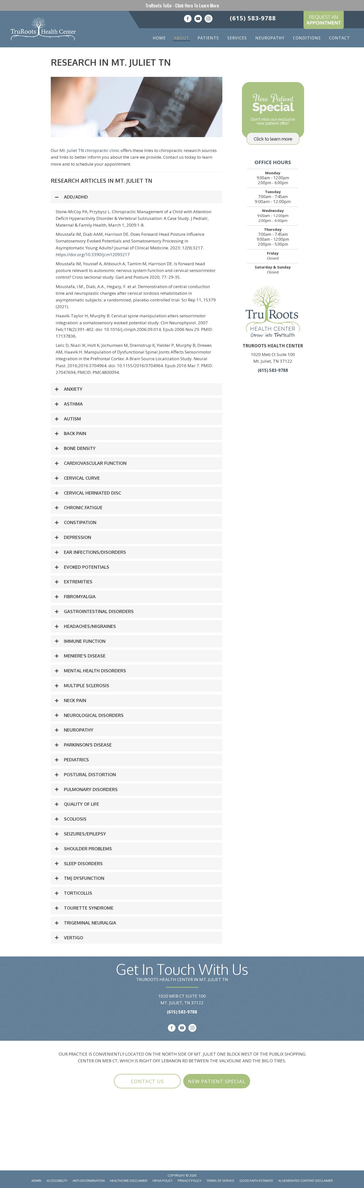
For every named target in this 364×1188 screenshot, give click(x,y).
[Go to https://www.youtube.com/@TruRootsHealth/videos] (198, 19)
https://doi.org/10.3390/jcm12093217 (93, 254)
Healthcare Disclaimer (128, 1180)
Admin (36, 1180)
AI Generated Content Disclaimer (305, 1180)
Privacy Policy (189, 1180)
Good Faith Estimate (256, 1180)
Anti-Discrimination (89, 1180)
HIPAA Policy (163, 1180)
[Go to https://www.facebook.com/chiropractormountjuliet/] (188, 19)
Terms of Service (220, 1180)
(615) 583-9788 (253, 18)
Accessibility (57, 1180)
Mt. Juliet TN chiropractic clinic (89, 150)
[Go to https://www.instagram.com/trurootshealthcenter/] (208, 19)
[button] (136, 197)
